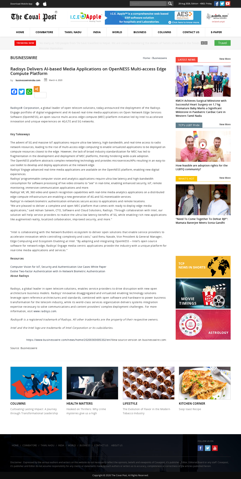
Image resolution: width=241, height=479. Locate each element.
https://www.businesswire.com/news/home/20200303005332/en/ (68, 340)
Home (20, 32)
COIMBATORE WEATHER (203, 242)
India (97, 32)
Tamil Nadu (73, 32)
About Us (117, 445)
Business (139, 32)
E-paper (216, 32)
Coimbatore (44, 32)
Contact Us (191, 32)
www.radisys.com (45, 311)
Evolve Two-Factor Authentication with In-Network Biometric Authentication (57, 271)
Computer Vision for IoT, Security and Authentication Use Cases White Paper (58, 266)
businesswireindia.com (28, 80)
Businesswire (159, 58)
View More (225, 58)
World (117, 32)
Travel (222, 43)
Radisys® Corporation (24, 108)
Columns (164, 32)
